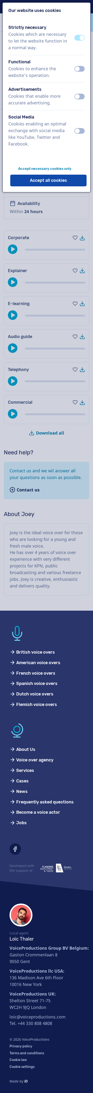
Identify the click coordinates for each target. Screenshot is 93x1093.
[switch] (79, 38)
